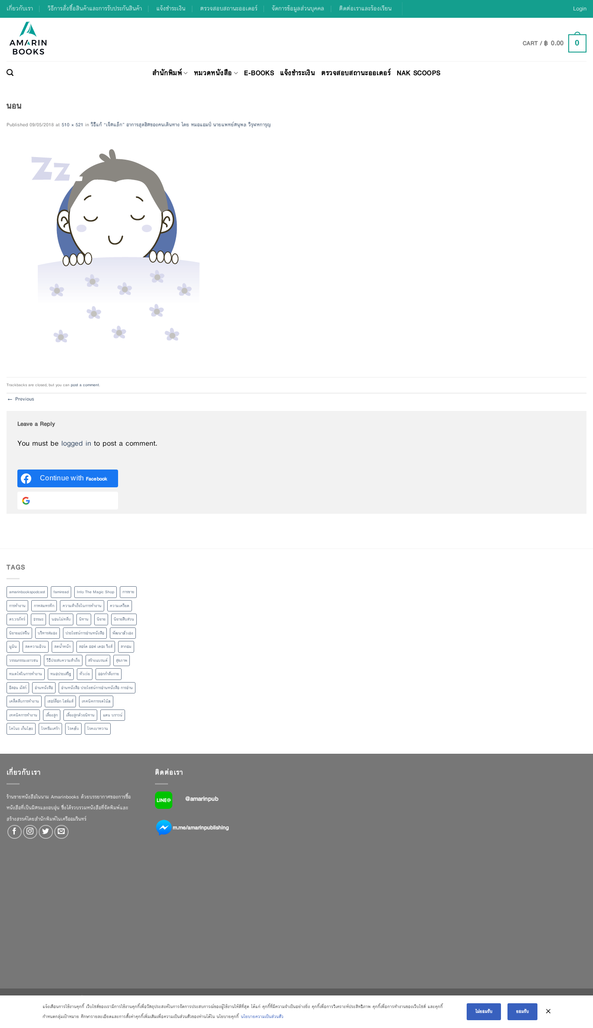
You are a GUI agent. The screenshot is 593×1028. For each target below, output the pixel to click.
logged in (76, 443)
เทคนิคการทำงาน (23, 715)
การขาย (128, 591)
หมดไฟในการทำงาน (25, 673)
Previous (20, 398)
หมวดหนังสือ (213, 73)
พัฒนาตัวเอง (122, 633)
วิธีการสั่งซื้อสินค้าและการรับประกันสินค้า (95, 8)
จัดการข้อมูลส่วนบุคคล (298, 8)
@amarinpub (201, 798)
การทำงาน (17, 605)
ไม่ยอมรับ (483, 1011)
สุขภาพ (121, 660)
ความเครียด (119, 605)
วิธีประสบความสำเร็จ (63, 660)
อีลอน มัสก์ (17, 687)
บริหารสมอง (47, 633)
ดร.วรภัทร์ (17, 619)
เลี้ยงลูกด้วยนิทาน (80, 715)
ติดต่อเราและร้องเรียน (365, 8)
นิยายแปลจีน (19, 633)
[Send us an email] (61, 832)
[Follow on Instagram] (30, 832)
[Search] (10, 73)
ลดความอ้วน (35, 646)
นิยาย (101, 619)
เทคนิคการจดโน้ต (96, 701)
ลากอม (126, 646)
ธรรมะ (38, 619)
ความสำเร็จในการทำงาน (82, 605)
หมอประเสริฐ (60, 673)
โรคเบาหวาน (97, 728)
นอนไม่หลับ (61, 619)
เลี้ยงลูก (52, 715)
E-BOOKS (259, 73)
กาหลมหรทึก (44, 605)
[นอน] (117, 253)
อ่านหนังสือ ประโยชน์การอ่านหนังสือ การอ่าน (97, 687)
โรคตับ (73, 728)
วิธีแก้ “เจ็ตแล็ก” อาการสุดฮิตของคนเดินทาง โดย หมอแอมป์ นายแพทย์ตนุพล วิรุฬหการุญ (181, 124)
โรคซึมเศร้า (50, 728)
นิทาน (84, 619)
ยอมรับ (522, 1011)
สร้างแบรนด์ (98, 660)
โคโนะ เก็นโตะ (21, 728)
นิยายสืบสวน (124, 619)
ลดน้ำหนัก (62, 646)
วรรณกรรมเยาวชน (23, 660)
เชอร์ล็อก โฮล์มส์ (60, 701)
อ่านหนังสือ (44, 687)
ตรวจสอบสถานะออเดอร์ (228, 8)
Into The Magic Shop (95, 591)
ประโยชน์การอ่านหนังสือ (85, 633)
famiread (61, 591)
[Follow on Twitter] (46, 832)
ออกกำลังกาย (108, 673)
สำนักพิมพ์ (167, 73)
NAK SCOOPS (418, 73)
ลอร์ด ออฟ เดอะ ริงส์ (95, 646)
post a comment (85, 384)
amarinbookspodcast (27, 591)
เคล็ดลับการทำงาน (24, 701)
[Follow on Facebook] (14, 832)
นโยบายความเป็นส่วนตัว (262, 1016)
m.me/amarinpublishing (201, 827)
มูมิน (13, 646)
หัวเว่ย (84, 673)
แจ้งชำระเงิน (170, 8)
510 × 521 (72, 124)
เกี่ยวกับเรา (20, 8)
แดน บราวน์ (112, 715)
